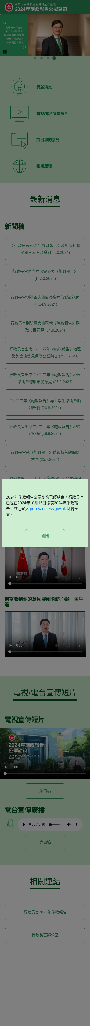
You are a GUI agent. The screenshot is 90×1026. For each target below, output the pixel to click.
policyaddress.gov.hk (48, 509)
